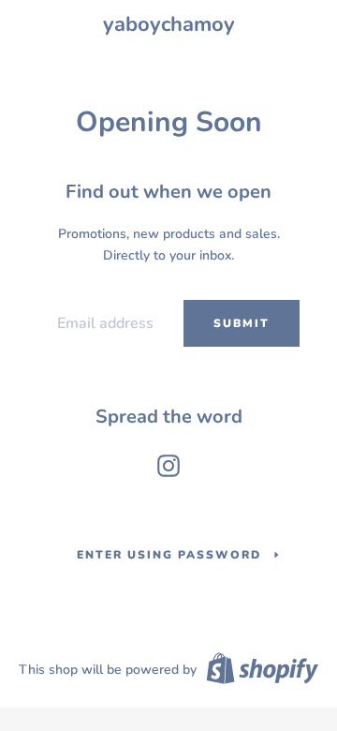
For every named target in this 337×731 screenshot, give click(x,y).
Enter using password (169, 554)
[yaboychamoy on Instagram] (168, 461)
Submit (241, 323)
